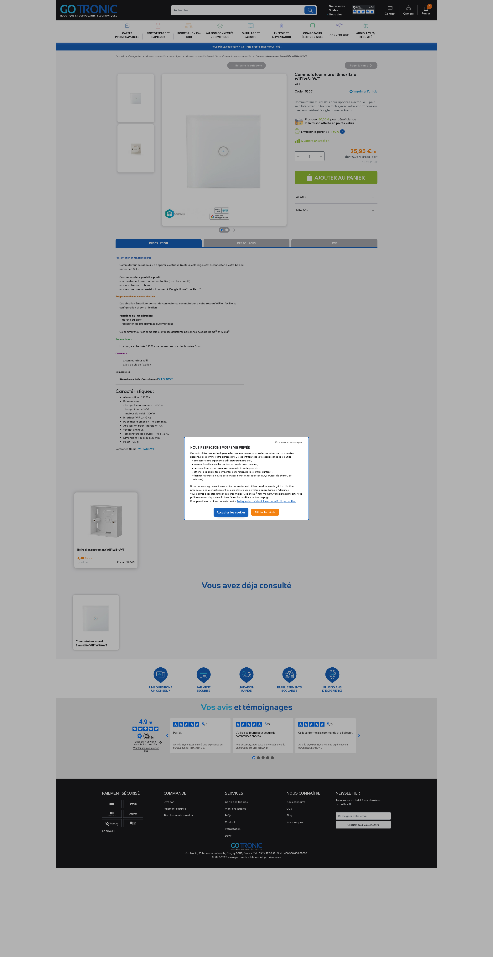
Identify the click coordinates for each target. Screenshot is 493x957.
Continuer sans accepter (289, 442)
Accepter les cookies (231, 512)
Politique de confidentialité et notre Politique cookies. (266, 501)
